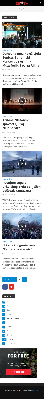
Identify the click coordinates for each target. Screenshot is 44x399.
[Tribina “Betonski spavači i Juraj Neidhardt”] (22, 101)
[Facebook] (5, 287)
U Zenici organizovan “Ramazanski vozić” (18, 247)
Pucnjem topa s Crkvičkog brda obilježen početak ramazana (21, 186)
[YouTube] (11, 287)
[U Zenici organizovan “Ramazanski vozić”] (22, 226)
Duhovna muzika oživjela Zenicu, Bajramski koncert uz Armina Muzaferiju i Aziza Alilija (21, 59)
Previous (10, 279)
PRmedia (34, 390)
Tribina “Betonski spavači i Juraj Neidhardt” (16, 124)
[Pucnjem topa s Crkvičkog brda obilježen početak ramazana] (22, 163)
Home (4, 9)
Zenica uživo (12, 9)
